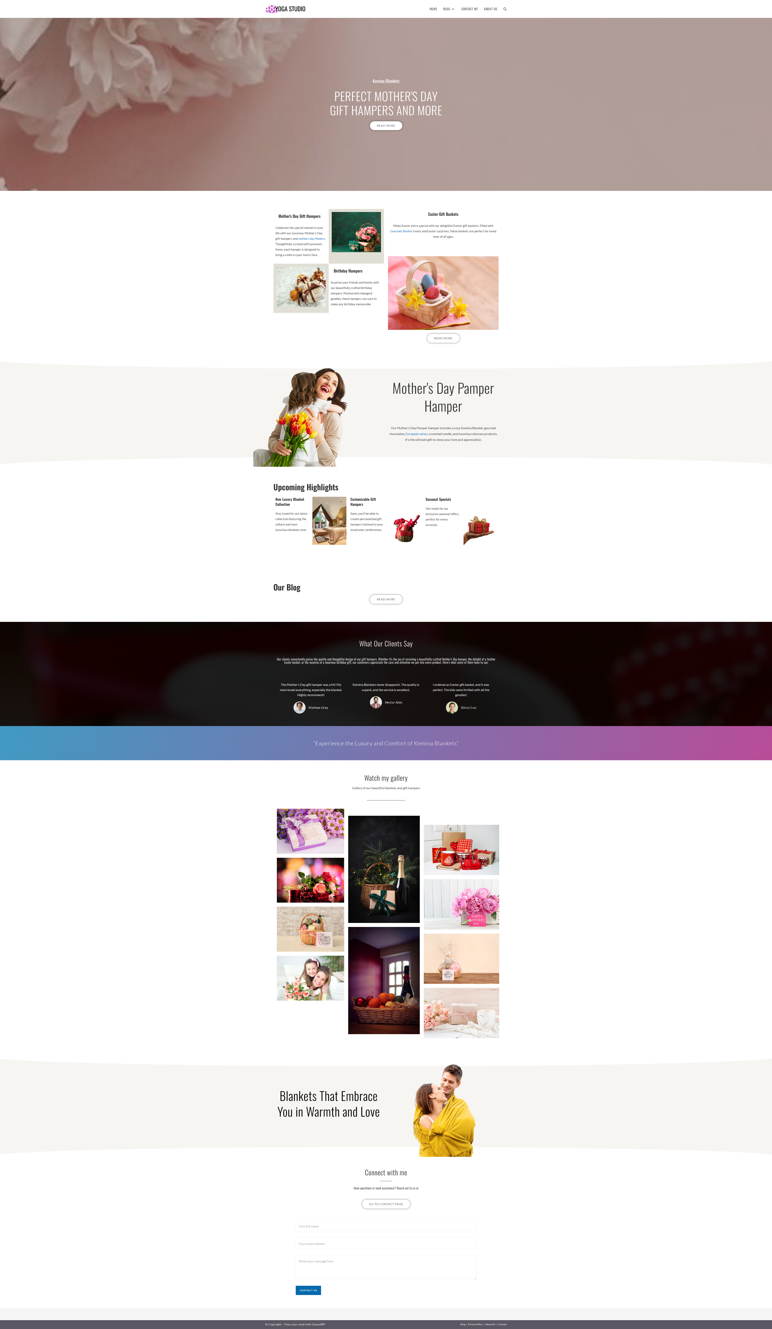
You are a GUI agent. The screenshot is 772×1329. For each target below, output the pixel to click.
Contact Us (308, 1290)
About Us (490, 1324)
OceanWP (318, 1324)
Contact (502, 1324)
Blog (462, 1324)
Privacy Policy (475, 1324)
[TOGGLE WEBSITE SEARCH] (505, 9)
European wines (417, 434)
